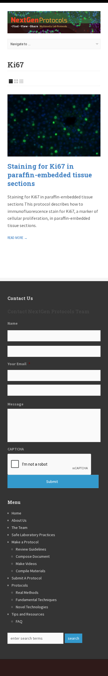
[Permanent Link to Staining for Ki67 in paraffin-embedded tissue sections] (53, 155)
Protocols (20, 585)
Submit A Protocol (27, 578)
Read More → (17, 238)
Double (16, 81)
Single (11, 81)
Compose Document (33, 556)
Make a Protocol (25, 541)
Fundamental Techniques (36, 599)
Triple (21, 81)
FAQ (19, 621)
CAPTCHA (15, 449)
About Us (19, 520)
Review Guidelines (31, 549)
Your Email (18, 363)
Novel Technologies (32, 606)
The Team (19, 527)
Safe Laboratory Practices (33, 534)
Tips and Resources (28, 614)
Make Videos (26, 563)
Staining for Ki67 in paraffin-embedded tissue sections (49, 175)
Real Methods (27, 592)
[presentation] (49, 464)
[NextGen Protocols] (53, 31)
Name (12, 323)
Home (16, 513)
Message (15, 404)
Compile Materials (30, 570)
